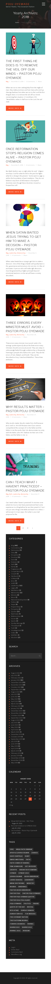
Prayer (13, 604)
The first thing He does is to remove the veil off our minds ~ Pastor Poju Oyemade (23, 69)
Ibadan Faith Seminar (28, 870)
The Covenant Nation (19, 917)
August (15, 673)
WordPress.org (16, 954)
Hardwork (14, 576)
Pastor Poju (15, 893)
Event (13, 560)
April (14, 701)
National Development (19, 600)
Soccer (13, 619)
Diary (13, 552)
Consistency (15, 548)
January (15, 680)
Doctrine (14, 557)
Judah (13, 583)
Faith (10, 494)
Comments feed (16, 952)
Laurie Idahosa (16, 880)
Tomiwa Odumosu (17, 924)
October (16, 687)
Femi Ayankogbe (16, 866)
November (16, 685)
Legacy (13, 588)
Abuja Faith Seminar (24, 849)
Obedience (22, 886)
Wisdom (14, 637)
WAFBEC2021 (15, 927)
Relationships (21, 253)
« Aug (11, 805)
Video (13, 633)
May (14, 699)
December (16, 682)
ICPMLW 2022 (24, 873)
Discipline (14, 555)
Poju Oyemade (15, 903)
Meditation (15, 590)
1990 (12, 849)
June (14, 697)
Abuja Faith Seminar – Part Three (22, 821)
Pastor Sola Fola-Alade (20, 900)
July (14, 675)
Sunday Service (16, 914)
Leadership (12, 253)
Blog (7, 81)
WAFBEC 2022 (15, 930)
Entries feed (15, 950)
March (15, 704)
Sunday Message (17, 623)
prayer (36, 903)
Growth (14, 574)
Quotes (13, 611)
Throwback (15, 626)
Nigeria (13, 886)
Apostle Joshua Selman (19, 853)
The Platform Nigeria (19, 920)
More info (14, 108)
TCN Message (30, 914)
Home (17, 22)
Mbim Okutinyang (17, 883)
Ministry (14, 595)
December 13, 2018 (17, 81)
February (16, 678)
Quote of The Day (17, 907)
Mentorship (20, 335)
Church (35, 853)
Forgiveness (15, 569)
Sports (13, 621)
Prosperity (14, 609)
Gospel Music (16, 571)
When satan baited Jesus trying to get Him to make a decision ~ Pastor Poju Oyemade (23, 240)
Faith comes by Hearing (19, 863)
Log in (13, 947)
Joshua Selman (16, 876)
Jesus (13, 581)
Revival (30, 907)
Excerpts (14, 562)
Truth (13, 628)
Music (13, 597)
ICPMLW (14, 578)
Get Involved (30, 866)
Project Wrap (15, 607)
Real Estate (15, 614)
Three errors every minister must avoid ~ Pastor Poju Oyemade (25, 327)
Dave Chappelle (16, 856)
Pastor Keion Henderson (20, 890)
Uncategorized (16, 630)
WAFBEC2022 (27, 927)
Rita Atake (14, 910)
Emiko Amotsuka (17, 859)
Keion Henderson (31, 876)
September (16, 689)
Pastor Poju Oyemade (31, 893)
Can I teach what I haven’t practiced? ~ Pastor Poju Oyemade (25, 486)
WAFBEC (14, 635)
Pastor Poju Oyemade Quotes (22, 897)
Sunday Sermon (27, 910)
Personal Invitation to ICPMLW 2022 (23, 826)
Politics (13, 602)
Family (13, 567)
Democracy (15, 550)
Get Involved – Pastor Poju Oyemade (24, 830)
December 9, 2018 (17, 165)
